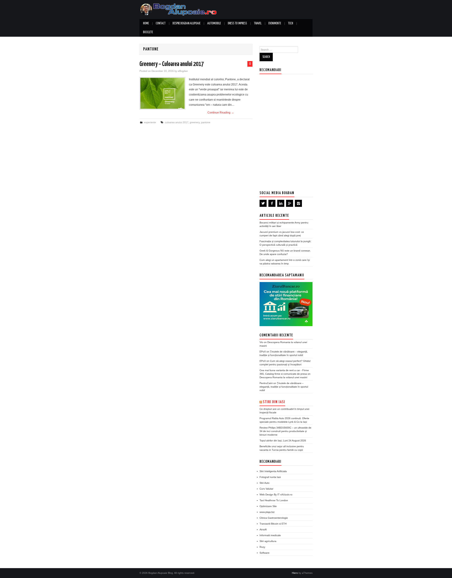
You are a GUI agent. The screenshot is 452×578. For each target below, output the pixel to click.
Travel (257, 23)
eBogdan (183, 71)
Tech (290, 23)
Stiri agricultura (268, 541)
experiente (150, 122)
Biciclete (148, 32)
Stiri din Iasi (274, 402)
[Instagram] (298, 203)
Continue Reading (220, 112)
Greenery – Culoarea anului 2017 (171, 64)
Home (146, 23)
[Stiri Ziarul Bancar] (286, 304)
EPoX (263, 351)
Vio (261, 342)
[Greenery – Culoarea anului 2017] (162, 93)
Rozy (262, 547)
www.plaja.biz (267, 512)
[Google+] (289, 203)
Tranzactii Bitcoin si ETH (273, 523)
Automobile (214, 23)
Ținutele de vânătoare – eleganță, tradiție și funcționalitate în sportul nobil (284, 387)
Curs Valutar (266, 488)
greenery (195, 122)
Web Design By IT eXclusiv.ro (276, 494)
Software (264, 552)
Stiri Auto (264, 482)
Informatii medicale (270, 535)
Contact (161, 23)
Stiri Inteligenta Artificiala (273, 471)
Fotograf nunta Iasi (270, 477)
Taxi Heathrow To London (274, 500)
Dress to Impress (237, 23)
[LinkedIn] (280, 203)
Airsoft (263, 529)
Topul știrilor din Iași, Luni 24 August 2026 (283, 440)
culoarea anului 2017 (176, 122)
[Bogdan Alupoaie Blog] (179, 9)
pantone (205, 122)
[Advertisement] (286, 130)
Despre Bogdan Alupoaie (186, 23)
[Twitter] (263, 203)
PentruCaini (266, 383)
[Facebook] (271, 203)
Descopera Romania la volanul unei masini (283, 377)
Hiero (295, 572)
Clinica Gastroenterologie (274, 517)
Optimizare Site (268, 506)
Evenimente (274, 23)
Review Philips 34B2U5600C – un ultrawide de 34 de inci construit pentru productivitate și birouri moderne (285, 431)
